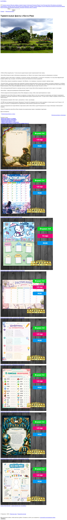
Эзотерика (22, 7)
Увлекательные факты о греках (8, 113)
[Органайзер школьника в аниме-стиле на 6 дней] (23, 216)
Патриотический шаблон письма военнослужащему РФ (13, 170)
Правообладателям (22, 514)
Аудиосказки (29, 5)
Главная (2, 11)
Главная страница (6, 5)
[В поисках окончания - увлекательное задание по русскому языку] (23, 410)
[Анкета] (23, 504)
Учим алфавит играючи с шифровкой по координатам (13, 364)
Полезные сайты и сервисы (31, 7)
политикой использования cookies (47, 517)
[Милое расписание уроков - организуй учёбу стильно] (23, 316)
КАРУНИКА (3, 1)
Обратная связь (13, 514)
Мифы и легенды (42, 6)
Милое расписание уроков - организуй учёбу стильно (12, 317)
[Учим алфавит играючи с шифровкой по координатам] (23, 363)
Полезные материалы (14, 7)
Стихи (41, 5)
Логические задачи (20, 6)
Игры (2, 7)
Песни (38, 5)
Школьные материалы (51, 6)
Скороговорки (4, 6)
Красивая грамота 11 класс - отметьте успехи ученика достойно (15, 458)
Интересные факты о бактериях (59, 115)
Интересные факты (60, 6)
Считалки (9, 6)
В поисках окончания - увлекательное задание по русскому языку (15, 411)
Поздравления (6, 7)
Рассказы (45, 5)
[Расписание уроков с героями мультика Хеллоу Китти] (27, 269)
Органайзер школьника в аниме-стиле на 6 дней (11, 217)
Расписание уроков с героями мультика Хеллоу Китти (13, 270)
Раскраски (34, 5)
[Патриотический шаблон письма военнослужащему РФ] (23, 169)
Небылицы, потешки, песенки (31, 6)
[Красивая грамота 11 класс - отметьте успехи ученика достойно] (23, 457)
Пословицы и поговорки (56, 5)
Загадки (13, 6)
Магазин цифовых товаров (17, 5)
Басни (49, 5)
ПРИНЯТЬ (3, 518)
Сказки (24, 5)
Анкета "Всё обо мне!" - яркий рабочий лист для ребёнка (13, 505)
